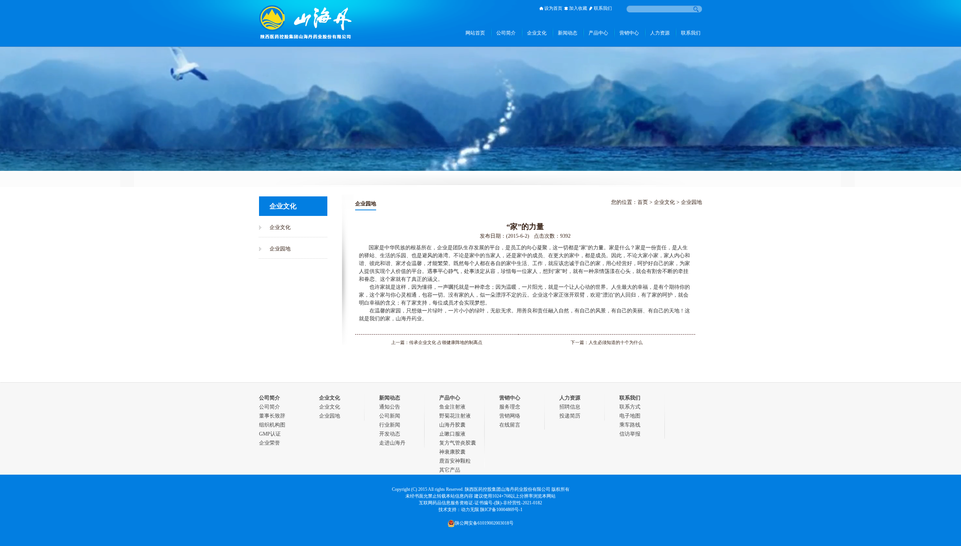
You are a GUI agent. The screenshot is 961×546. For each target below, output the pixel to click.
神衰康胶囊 (452, 452)
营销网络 (509, 416)
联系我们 (603, 8)
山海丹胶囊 (452, 425)
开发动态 (389, 434)
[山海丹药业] (305, 34)
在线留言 (509, 425)
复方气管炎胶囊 (457, 443)
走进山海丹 (392, 443)
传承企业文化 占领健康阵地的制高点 (445, 342)
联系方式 (629, 407)
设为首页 (553, 8)
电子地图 (629, 416)
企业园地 (280, 249)
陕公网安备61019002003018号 (484, 523)
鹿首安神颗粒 (455, 461)
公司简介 (269, 407)
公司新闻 (389, 416)
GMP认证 (270, 434)
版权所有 (560, 489)
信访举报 (629, 434)
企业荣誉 (269, 443)
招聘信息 (569, 407)
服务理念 (509, 407)
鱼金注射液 (452, 407)
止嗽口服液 (452, 434)
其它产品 (449, 470)
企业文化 (280, 227)
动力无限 (470, 509)
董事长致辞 (272, 416)
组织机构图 (272, 425)
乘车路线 (629, 425)
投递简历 (569, 416)
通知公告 (389, 407)
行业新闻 (389, 425)
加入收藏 (578, 8)
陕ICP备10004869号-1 (501, 509)
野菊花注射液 (455, 416)
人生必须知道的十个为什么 (616, 342)
